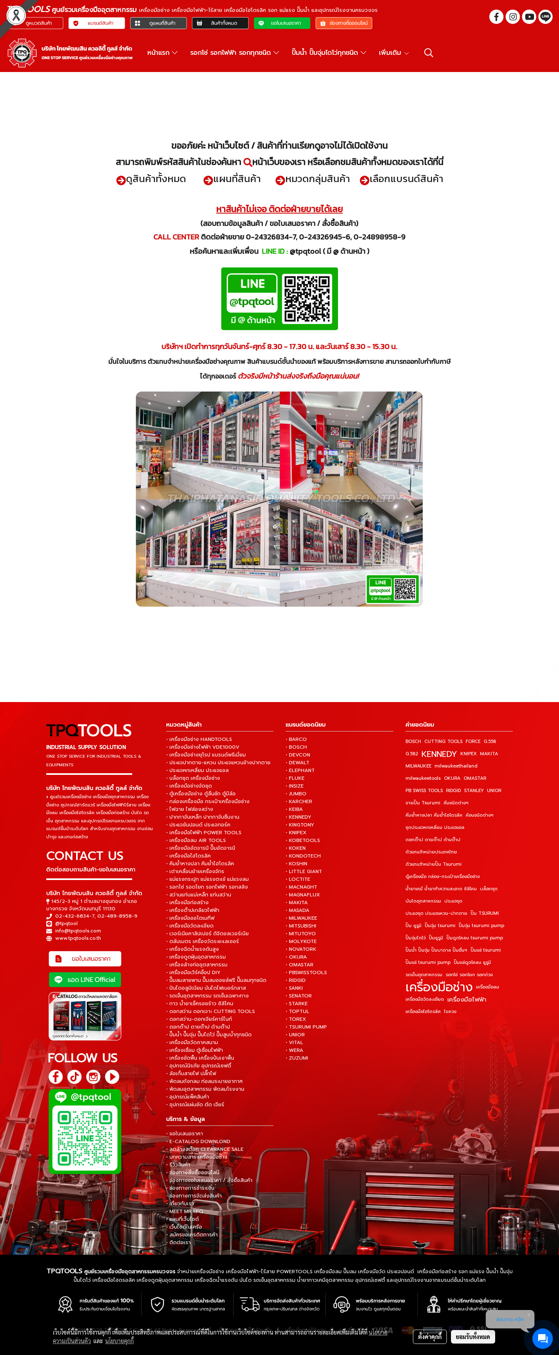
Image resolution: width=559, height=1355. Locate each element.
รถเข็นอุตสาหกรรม (424, 974)
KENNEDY (439, 754)
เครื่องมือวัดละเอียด (425, 999)
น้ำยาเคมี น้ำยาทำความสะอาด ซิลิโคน (441, 888)
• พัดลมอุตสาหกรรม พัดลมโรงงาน (205, 1089)
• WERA (294, 1050)
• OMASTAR (299, 964)
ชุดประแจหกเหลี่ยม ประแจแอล (435, 827)
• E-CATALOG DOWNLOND (198, 1141)
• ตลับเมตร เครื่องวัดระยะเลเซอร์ (202, 941)
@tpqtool (66, 923)
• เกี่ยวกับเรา (180, 1203)
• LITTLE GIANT (304, 871)
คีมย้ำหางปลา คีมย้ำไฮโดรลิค (434, 815)
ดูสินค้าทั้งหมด (156, 178)
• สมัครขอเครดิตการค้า (192, 1234)
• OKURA (296, 957)
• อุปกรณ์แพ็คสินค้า (187, 1097)
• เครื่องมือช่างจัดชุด (189, 786)
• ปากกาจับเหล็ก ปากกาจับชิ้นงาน (202, 817)
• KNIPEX (296, 832)
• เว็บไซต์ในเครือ (184, 1227)
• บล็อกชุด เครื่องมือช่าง (193, 778)
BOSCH (413, 741)
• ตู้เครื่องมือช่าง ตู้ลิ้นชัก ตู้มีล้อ (201, 793)
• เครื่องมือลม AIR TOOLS (196, 840)
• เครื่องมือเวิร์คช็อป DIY (193, 972)
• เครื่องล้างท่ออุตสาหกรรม (197, 964)
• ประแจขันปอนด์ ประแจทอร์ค (198, 824)
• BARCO (296, 739)
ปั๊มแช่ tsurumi (486, 950)
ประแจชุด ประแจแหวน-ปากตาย (436, 913)
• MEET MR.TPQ (184, 1211)
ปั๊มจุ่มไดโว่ (416, 937)
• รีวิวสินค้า (178, 1164)
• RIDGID (296, 980)
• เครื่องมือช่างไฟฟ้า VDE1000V (202, 747)
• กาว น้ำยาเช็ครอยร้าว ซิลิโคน (199, 1003)
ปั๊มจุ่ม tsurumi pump (481, 925)
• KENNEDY (298, 817)
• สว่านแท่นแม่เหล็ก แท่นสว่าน (198, 894)
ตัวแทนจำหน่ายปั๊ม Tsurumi (434, 864)
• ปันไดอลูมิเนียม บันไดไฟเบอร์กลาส (206, 988)
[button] (429, 53)
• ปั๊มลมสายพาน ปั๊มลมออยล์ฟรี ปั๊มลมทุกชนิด (216, 980)
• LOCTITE (298, 879)
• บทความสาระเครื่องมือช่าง (197, 1157)
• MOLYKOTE (301, 941)
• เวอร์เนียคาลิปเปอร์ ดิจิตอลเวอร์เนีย (207, 933)
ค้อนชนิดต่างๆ (480, 815)
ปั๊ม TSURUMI (485, 913)
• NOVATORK (301, 949)
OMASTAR (475, 778)
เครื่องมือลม (487, 987)
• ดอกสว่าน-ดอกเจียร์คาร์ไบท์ (199, 1019)
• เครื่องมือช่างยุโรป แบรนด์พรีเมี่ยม (206, 755)
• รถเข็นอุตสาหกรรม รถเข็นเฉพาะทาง (207, 995)
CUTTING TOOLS (443, 741)
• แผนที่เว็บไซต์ (182, 1219)
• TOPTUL (297, 1011)
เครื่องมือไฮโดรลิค (423, 1011)
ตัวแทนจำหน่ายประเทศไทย (431, 852)
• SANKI (294, 988)
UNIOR (494, 790)
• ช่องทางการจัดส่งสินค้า (194, 1196)
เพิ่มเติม (391, 53)
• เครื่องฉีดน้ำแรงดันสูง (192, 949)
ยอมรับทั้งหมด (473, 1336)
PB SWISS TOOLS (424, 790)
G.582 (412, 753)
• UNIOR (295, 1034)
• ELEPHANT (300, 770)
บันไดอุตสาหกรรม (423, 901)
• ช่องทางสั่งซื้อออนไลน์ (192, 1172)
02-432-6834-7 (75, 916)
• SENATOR (299, 995)
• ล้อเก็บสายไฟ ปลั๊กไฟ (191, 1073)
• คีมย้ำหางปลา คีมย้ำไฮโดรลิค (200, 863)
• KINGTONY (300, 824)
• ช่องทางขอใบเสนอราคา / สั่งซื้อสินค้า (209, 1180)
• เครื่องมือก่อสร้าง (187, 902)
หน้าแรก (159, 53)
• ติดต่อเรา (178, 1242)
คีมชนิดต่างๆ (456, 802)
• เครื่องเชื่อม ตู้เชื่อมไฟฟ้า (194, 1050)
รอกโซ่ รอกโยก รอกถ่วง (469, 974)
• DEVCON (298, 755)
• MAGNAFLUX (303, 894)
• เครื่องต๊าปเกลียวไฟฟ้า (192, 910)
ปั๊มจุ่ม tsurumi (440, 925)
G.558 (490, 741)
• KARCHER (299, 801)
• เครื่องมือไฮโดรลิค (188, 856)
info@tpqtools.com (78, 930)
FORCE (473, 741)
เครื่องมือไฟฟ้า (467, 999)
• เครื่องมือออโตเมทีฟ (190, 918)
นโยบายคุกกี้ (119, 1340)
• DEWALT (297, 762)
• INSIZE (295, 786)
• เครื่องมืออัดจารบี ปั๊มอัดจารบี (200, 848)
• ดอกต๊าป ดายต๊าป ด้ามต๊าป (198, 1027)
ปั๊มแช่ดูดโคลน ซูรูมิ (472, 962)
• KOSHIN (296, 863)
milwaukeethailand (456, 766)
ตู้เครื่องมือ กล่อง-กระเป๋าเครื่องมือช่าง (443, 876)
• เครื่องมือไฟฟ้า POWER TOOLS (203, 832)
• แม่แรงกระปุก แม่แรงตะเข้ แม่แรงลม (207, 879)
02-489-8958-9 (117, 916)
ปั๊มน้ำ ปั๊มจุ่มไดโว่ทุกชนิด (326, 53)
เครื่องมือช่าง (439, 987)
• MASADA (297, 910)
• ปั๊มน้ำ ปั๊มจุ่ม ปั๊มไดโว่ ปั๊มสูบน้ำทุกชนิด (209, 1034)
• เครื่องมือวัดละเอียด (190, 926)
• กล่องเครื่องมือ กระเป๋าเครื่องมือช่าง (208, 801)
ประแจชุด (453, 901)
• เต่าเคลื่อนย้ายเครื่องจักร (195, 871)
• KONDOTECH (303, 856)
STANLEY (474, 790)
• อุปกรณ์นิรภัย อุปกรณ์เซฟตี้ (198, 1065)
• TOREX (296, 1019)
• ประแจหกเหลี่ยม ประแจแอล (197, 770)
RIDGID (453, 790)
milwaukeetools (423, 778)
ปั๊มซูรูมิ (436, 937)
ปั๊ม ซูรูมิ (414, 925)
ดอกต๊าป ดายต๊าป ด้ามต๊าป (433, 839)
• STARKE (297, 1003)
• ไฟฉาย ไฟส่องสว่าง (189, 809)
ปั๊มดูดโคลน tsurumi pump (474, 937)
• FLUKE (295, 778)
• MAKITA (297, 902)
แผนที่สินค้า (237, 178)
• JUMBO (296, 793)
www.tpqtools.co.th (78, 938)
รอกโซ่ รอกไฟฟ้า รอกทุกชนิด (231, 53)
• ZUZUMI (297, 1058)
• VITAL (294, 1042)
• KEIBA (294, 809)
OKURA (452, 778)
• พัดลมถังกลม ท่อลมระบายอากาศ (204, 1081)
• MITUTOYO (301, 933)
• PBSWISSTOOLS (306, 972)
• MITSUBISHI (301, 926)
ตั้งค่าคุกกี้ (430, 1336)
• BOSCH (296, 747)
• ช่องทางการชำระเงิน (190, 1188)
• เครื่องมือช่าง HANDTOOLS (199, 739)
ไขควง (450, 1011)
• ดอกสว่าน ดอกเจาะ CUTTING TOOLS (210, 1011)
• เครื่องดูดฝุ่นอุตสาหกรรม (196, 957)
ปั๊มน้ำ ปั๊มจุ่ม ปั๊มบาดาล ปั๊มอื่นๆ (436, 950)
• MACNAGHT (301, 887)
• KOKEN (296, 848)
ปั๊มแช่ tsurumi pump (428, 962)
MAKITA (489, 753)
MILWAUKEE (418, 766)
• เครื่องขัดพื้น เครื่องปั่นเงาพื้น (200, 1058)
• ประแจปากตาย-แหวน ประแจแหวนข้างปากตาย (218, 762)
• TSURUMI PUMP (306, 1027)
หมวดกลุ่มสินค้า (317, 178)
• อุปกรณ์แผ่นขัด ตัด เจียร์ (195, 1104)
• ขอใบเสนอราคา (184, 1133)
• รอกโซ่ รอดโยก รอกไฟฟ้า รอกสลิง (207, 887)
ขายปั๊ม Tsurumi (423, 802)
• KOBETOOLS (303, 840)
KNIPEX (468, 753)
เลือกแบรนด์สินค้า (406, 178)
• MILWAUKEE (301, 918)
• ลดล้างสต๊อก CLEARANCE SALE (204, 1149)
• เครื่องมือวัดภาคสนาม (192, 1042)
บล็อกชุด (489, 888)
